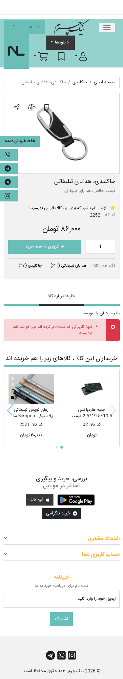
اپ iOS (37, 500)
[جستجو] (38, 27)
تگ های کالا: (104, 266)
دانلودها (62, 42)
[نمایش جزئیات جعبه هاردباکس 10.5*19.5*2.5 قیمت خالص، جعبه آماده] (92, 389)
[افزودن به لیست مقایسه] (31, 107)
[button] (81, 56)
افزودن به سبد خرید (43, 246)
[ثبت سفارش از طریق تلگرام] (9, 182)
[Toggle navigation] (107, 27)
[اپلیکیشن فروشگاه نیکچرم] (76, 500)
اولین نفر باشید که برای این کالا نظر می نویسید (68, 208)
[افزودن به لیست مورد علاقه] (46, 107)
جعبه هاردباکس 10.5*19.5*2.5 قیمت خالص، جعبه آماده (92, 416)
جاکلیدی (30, 265)
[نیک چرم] (71, 27)
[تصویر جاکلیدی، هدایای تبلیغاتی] (62, 133)
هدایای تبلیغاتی (69, 265)
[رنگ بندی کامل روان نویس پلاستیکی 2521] (31, 389)
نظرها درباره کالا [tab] (61, 296)
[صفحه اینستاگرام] (9, 196)
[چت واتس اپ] (9, 155)
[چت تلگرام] (9, 168)
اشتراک (61, 619)
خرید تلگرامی (59, 513)
